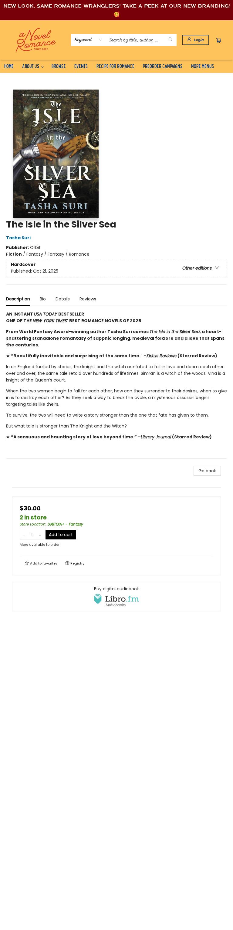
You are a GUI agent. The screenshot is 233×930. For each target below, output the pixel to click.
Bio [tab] (43, 299)
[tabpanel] (116, 385)
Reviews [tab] (87, 299)
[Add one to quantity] (40, 534)
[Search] (170, 40)
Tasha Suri (18, 238)
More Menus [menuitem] (202, 65)
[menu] (116, 66)
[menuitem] (9, 66)
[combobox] (88, 39)
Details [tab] (63, 299)
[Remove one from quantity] (24, 534)
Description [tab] (18, 299)
